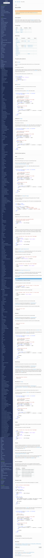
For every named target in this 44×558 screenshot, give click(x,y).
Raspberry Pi (3, 48)
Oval (2, 260)
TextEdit (3, 358)
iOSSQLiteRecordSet (4, 192)
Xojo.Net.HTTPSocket (5, 431)
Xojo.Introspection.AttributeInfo (6, 412)
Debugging (2, 15)
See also (3, 300)
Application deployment (4, 22)
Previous (17, 547)
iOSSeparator (3, 183)
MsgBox (3, 242)
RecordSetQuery (4, 301)
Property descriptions (5, 294)
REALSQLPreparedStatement (6, 288)
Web (1, 53)
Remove (3, 306)
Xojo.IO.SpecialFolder (5, 423)
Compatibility (4, 299)
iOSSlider (3, 186)
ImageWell (3, 139)
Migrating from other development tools (6, 43)
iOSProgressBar (4, 173)
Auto (2, 84)
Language (2, 444)
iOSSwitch (3, 195)
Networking (2, 449)
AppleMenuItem (4, 79)
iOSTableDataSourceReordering (6, 201)
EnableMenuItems (4, 117)
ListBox (3, 224)
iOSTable (3, 196)
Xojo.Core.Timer (4, 407)
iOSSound (3, 187)
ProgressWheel (4, 271)
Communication (3, 27)
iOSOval (3, 169)
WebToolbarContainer (5, 389)
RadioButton (3, 275)
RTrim (2, 318)
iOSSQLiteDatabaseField (5, 190)
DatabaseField (4, 107)
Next (40, 547)
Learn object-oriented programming (6, 463)
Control (3, 101)
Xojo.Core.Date (4, 399)
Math (1, 446)
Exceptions (2, 437)
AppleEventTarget (4, 78)
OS (1, 450)
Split (2, 342)
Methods (3, 293)
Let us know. (29, 553)
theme (24, 552)
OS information (3, 45)
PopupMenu (3, 267)
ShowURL (3, 337)
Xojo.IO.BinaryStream (5, 421)
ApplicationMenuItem (5, 82)
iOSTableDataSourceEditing (5, 200)
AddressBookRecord (4, 75)
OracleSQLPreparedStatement (6, 258)
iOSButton (3, 149)
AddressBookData (4, 73)
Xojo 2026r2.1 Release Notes (5, 468)
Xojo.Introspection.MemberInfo (6, 416)
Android (2, 19)
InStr (2, 141)
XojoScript (2, 57)
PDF (1, 451)
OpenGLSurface (4, 252)
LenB (2, 219)
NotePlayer (3, 246)
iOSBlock (3, 148)
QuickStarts (2, 7)
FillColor (3, 120)
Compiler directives (4, 61)
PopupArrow (3, 266)
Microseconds (4, 237)
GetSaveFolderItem (4, 127)
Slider (2, 338)
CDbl (2, 92)
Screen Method (4, 320)
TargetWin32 (3, 352)
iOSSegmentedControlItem (5, 182)
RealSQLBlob (3, 285)
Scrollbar (3, 323)
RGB (2, 313)
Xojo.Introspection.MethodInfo (6, 417)
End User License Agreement (5, 488)
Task (2, 353)
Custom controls (3, 28)
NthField (3, 247)
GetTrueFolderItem (4, 130)
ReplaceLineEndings (4, 311)
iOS (1, 37)
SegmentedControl (4, 327)
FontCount (3, 122)
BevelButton (3, 87)
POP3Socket (3, 265)
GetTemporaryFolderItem (5, 129)
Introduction (3, 6)
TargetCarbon (4, 348)
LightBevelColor (4, 220)
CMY (2, 97)
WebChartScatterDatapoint (5, 385)
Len (2, 218)
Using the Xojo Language (4, 11)
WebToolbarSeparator (5, 393)
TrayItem (3, 372)
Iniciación (2, 482)
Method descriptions (5, 295)
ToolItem (3, 370)
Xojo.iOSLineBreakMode (5, 428)
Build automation (3, 24)
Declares (2, 33)
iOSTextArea (3, 204)
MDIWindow (3, 233)
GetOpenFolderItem (4, 126)
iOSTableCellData (4, 197)
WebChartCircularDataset (5, 381)
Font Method (3, 121)
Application (3, 80)
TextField (3, 360)
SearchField (3, 324)
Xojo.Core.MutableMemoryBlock (6, 404)
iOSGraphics (3, 159)
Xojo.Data (3, 409)
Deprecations (3, 462)
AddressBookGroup (4, 74)
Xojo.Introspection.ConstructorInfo (7, 413)
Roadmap (2, 471)
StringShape (3, 346)
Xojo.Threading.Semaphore (5, 435)
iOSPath (3, 171)
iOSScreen (3, 177)
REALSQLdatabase (4, 286)
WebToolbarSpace (4, 394)
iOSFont (3, 158)
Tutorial (2, 483)
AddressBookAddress (5, 70)
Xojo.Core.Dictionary (4, 400)
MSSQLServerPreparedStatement (6, 244)
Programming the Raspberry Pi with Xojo (6, 467)
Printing (2, 47)
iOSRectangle (3, 176)
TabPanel (3, 347)
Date (2, 110)
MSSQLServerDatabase (5, 243)
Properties (3, 291)
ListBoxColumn (4, 225)
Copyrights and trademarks (5, 486)
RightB (2, 315)
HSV (2, 134)
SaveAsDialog (3, 319)
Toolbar (3, 365)
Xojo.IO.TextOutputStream (5, 426)
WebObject (3, 388)
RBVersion (3, 279)
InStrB (2, 143)
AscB (2, 83)
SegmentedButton (4, 325)
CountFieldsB (3, 103)
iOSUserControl (4, 209)
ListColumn (3, 228)
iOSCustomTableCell (4, 154)
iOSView (3, 210)
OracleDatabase (4, 257)
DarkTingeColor (4, 106)
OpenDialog (3, 251)
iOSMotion (3, 168)
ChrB (2, 96)
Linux (2, 38)
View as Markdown (18, 554)
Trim (2, 374)
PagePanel (3, 261)
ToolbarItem (3, 367)
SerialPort (3, 334)
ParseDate (3, 262)
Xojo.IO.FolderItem (4, 422)
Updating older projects (4, 475)
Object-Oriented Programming (5, 12)
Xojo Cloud (2, 459)
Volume (3, 379)
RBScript (3, 276)
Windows (2, 54)
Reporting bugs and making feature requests (6, 470)
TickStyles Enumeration (5, 362)
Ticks (2, 361)
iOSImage (3, 162)
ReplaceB (3, 310)
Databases (2, 31)
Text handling (3, 49)
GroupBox (3, 131)
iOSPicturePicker (4, 172)
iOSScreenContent (4, 178)
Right (2, 314)
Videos (2, 476)
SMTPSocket (3, 339)
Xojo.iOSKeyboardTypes (5, 427)
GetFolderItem (4, 125)
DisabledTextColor (4, 115)
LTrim (2, 232)
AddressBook (3, 69)
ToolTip (3, 371)
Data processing (3, 29)
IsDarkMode (3, 211)
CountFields (3, 102)
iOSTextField (3, 205)
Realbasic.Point (4, 281)
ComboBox (3, 98)
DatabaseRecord (4, 108)
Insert (2, 140)
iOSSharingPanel (4, 185)
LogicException (4, 229)
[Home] (15, 1)
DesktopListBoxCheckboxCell (6, 113)
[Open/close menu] (0, 68)
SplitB (2, 343)
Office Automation (3, 44)
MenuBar (3, 234)
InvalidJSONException (5, 144)
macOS (2, 41)
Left (2, 215)
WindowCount (4, 398)
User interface (3, 52)
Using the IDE (3, 10)
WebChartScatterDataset (5, 386)
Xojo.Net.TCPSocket (4, 432)
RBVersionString (4, 280)
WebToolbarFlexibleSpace (5, 390)
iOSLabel (3, 164)
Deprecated (2, 68)
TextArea (3, 356)
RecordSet (2, 289)
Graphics (2, 36)
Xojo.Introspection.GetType (5, 414)
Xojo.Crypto (3, 408)
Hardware (2, 441)
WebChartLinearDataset (5, 384)
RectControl (3, 304)
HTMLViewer (3, 135)
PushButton (3, 272)
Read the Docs (32, 552)
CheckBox (3, 94)
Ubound (3, 375)
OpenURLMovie (4, 256)
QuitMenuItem (4, 274)
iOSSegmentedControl (5, 181)
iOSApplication (4, 145)
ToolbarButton (4, 366)
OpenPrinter (3, 253)
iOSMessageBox (4, 167)
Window (3, 395)
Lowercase (3, 230)
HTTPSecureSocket (4, 136)
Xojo (7, 1)
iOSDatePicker (4, 155)
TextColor (3, 357)
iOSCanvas (3, 150)
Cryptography (3, 64)
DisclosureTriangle (4, 116)
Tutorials (2, 8)
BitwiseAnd (3, 88)
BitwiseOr (3, 89)
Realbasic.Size (4, 284)
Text (1, 454)
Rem (2, 305)
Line (2, 223)
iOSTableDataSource (4, 199)
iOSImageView (4, 163)
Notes (3, 296)
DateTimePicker (4, 111)
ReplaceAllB (3, 309)
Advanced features (3, 18)
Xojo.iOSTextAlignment (5, 430)
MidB (2, 239)
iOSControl (3, 153)
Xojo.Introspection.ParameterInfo (6, 418)
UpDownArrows (4, 376)
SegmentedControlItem (5, 328)
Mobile (2, 447)
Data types (2, 65)
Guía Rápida (3, 481)
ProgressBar (3, 270)
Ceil (2, 93)
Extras (2, 474)
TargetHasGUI (4, 351)
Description (3, 290)
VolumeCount (4, 380)
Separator (3, 332)
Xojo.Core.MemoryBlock (5, 403)
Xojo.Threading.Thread (5, 436)
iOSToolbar (3, 206)
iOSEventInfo (3, 157)
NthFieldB (3, 248)
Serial (2, 333)
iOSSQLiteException (4, 191)
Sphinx (19, 552)
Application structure (4, 23)
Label (2, 214)
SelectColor (3, 329)
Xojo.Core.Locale (4, 402)
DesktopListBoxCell (4, 112)
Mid (2, 238)
